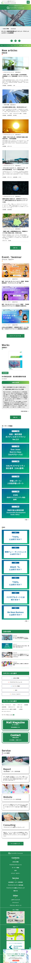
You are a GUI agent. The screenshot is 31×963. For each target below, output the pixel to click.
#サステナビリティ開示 (17, 113)
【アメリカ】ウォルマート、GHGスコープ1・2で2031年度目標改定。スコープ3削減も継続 (15, 168)
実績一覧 (15, 890)
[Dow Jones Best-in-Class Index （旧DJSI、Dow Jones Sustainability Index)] (15, 451)
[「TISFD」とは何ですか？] (15, 537)
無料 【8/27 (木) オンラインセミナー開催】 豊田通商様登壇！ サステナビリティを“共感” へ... (15, 282)
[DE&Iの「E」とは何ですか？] (15, 567)
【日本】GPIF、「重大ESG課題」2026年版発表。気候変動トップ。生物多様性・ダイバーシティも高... (15, 76)
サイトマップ (15, 902)
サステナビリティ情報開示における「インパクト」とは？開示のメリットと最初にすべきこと (21, 655)
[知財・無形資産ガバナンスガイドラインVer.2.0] (15, 435)
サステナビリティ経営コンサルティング (15, 888)
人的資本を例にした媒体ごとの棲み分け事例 (21, 664)
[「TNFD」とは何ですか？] (15, 582)
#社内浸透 (15, 115)
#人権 (14, 85)
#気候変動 (4, 85)
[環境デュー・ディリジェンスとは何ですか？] (15, 552)
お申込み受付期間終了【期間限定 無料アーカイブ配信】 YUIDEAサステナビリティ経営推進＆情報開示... (15, 328)
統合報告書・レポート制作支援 (15, 882)
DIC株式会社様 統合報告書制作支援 (14, 377)
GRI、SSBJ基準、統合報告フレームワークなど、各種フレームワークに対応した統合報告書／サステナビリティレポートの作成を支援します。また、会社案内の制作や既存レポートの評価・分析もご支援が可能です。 (15, 778)
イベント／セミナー (15, 873)
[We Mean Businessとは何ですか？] (15, 612)
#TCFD (19, 177)
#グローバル (9, 146)
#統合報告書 (9, 115)
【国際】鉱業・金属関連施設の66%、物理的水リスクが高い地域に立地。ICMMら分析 (15, 232)
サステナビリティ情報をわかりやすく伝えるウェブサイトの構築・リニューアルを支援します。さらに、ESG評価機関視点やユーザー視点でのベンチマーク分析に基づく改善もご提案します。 (15, 806)
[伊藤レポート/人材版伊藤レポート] (15, 481)
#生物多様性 (9, 85)
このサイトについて (15, 899)
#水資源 (9, 240)
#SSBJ (11, 113)
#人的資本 (24, 113)
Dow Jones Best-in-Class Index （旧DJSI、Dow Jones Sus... (21, 646)
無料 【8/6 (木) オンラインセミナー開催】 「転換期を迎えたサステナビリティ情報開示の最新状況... (15, 305)
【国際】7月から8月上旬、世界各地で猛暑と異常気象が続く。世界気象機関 (15, 137)
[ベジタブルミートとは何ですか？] (15, 597)
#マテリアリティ (5, 113)
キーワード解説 (15, 867)
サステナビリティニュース (15, 864)
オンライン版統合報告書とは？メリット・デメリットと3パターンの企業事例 (20, 638)
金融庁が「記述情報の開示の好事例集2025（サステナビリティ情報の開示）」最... (15, 32)
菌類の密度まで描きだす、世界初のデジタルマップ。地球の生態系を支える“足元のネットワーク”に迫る (15, 200)
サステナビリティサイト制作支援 (15, 885)
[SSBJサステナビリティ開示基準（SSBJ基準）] (15, 466)
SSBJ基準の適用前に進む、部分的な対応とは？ (14, 107)
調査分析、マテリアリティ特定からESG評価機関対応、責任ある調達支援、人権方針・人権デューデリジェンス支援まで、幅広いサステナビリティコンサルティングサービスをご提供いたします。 (15, 834)
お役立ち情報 (15, 862)
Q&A (15, 870)
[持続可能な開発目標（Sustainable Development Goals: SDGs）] (15, 511)
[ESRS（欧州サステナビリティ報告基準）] (15, 496)
